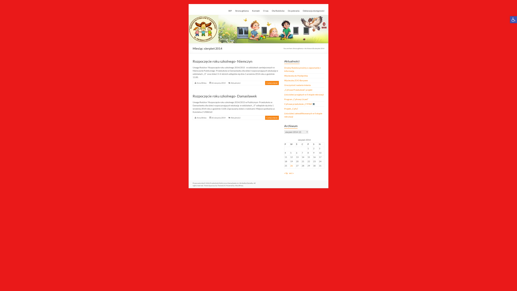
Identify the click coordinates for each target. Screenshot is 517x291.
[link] (513, 19)
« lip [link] (286, 173)
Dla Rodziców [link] (278, 10)
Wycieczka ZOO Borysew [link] (296, 80)
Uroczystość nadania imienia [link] (297, 85)
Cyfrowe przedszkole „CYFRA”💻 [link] (299, 104)
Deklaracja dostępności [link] (313, 10)
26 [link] (291, 165)
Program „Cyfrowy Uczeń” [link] (296, 99)
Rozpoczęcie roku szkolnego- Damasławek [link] (225, 96)
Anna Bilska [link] (201, 83)
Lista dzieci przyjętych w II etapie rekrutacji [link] (304, 94)
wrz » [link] (291, 173)
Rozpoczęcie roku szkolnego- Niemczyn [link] (222, 61)
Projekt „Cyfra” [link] (291, 108)
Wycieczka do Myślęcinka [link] (296, 75)
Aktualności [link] (236, 83)
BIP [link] (230, 10)
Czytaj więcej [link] (271, 83)
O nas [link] (265, 10)
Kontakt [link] (256, 10)
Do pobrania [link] (293, 10)
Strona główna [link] (242, 10)
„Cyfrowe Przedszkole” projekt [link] (298, 90)
